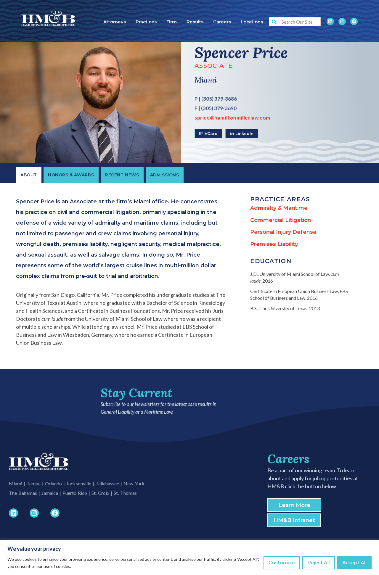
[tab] (28, 175)
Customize (282, 563)
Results (195, 22)
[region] (189, 557)
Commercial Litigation (280, 220)
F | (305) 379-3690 (216, 108)
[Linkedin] (330, 21)
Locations (252, 22)
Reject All (318, 563)
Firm (171, 22)
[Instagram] (342, 21)
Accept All (354, 563)
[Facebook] (354, 21)
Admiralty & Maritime (279, 208)
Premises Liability (274, 244)
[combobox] (294, 21)
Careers (222, 22)
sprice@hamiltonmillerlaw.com (232, 118)
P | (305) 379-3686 (216, 99)
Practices (146, 22)
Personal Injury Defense (283, 232)
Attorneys (114, 22)
